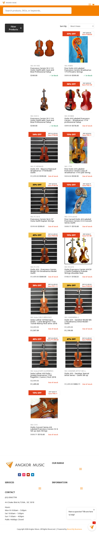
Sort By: (63, 26)
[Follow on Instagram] (23, 474)
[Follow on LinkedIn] (32, 474)
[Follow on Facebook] (19, 474)
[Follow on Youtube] (28, 474)
